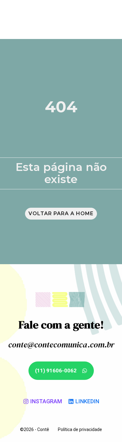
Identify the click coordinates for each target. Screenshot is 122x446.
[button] (108, 19)
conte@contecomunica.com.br (61, 344)
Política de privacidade (80, 429)
